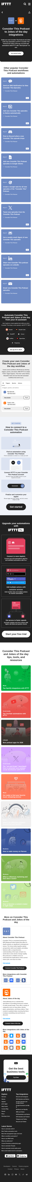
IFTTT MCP (4, 1104)
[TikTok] (23, 1175)
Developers (7, 1166)
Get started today (16, 53)
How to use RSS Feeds (8, 1138)
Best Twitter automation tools (9, 1131)
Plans (3, 1113)
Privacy (16, 1169)
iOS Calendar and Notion (22, 1099)
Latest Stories (7, 1126)
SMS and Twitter (20, 1112)
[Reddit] (27, 1175)
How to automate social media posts (11, 1148)
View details (7, 397)
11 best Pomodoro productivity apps (11, 1143)
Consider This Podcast (16, 28)
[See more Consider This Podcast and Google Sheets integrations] (21, 980)
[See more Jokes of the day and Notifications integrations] (8, 1035)
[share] (29, 12)
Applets (4, 1101)
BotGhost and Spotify (22, 1109)
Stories (3, 1099)
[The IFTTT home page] (6, 3)
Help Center (5, 1106)
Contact (10, 1169)
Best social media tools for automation (12, 1150)
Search (3, 1111)
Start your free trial (16, 634)
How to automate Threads (8, 1145)
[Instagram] (12, 1175)
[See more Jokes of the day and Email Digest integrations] (21, 1041)
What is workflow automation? (10, 1136)
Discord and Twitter (21, 1121)
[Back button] (2, 12)
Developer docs (6, 1116)
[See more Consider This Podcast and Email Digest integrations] (8, 980)
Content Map (5, 1108)
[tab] (3, 383)
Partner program (23, 1166)
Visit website (6, 963)
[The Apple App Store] (10, 1156)
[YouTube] (16, 1175)
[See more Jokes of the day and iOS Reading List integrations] (8, 1047)
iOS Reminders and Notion (23, 1114)
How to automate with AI (8, 1128)
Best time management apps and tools (12, 1133)
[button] (29, 4)
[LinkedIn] (9, 1175)
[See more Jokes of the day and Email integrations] (8, 1041)
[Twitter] (19, 1175)
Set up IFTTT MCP (16, 349)
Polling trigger (12, 393)
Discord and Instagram (22, 1096)
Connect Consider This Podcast (14, 968)
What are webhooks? (7, 1141)
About (22, 1169)
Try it (26, 397)
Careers (14, 1166)
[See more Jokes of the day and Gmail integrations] (21, 1035)
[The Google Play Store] (22, 1156)
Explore (4, 1094)
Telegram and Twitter (21, 1119)
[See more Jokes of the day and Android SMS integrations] (21, 1047)
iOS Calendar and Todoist (23, 1116)
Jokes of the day (17, 31)
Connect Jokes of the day (12, 1023)
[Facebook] (5, 1175)
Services (4, 1096)
